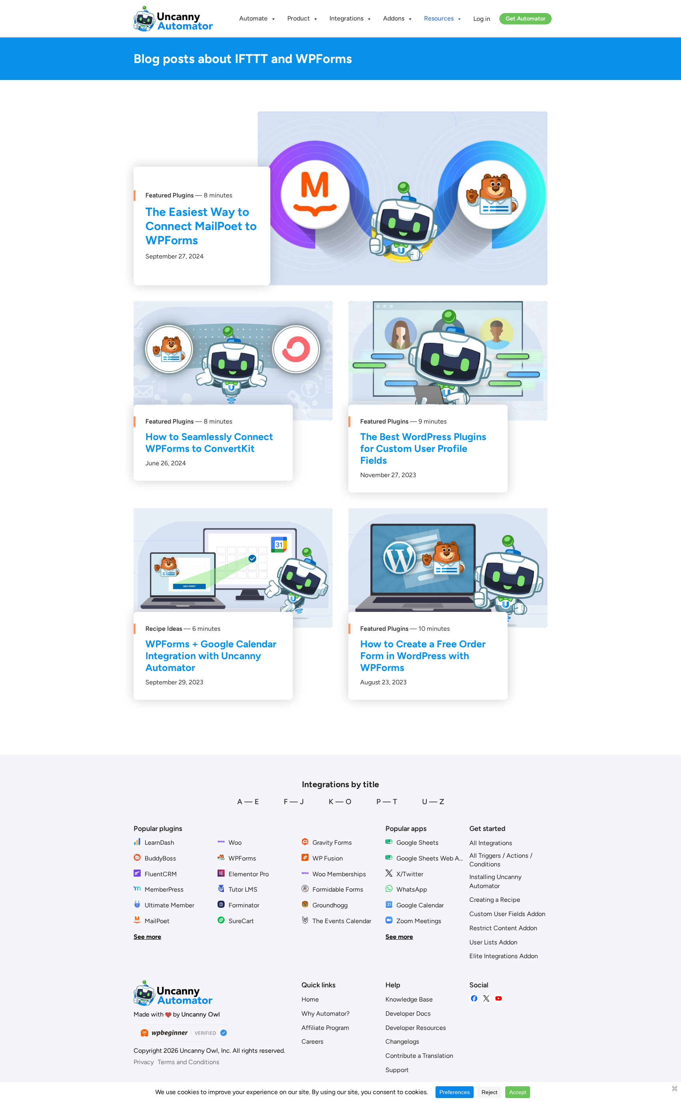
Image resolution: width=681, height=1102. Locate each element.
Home (310, 999)
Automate (253, 18)
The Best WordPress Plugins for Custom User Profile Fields (423, 448)
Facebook (474, 999)
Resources (439, 18)
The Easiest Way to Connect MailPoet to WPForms (201, 225)
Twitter (486, 999)
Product (298, 18)
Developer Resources (415, 1027)
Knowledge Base (409, 999)
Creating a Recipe (494, 899)
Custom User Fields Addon (507, 914)
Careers (312, 1041)
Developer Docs (408, 1013)
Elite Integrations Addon (503, 956)
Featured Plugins (169, 195)
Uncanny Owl (200, 1014)
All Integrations (490, 843)
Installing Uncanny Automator (495, 881)
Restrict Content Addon (503, 928)
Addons (393, 18)
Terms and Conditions (189, 1062)
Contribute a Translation (419, 1055)
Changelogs (402, 1041)
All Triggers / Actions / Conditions (500, 860)
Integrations (346, 18)
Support (397, 1070)
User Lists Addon (493, 942)
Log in (481, 18)
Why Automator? (325, 1013)
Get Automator (525, 18)
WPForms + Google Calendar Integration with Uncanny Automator (210, 655)
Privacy (144, 1062)
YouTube (498, 999)
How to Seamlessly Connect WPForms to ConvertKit (209, 442)
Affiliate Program (325, 1027)
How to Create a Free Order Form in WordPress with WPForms (423, 655)
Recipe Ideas (163, 628)
